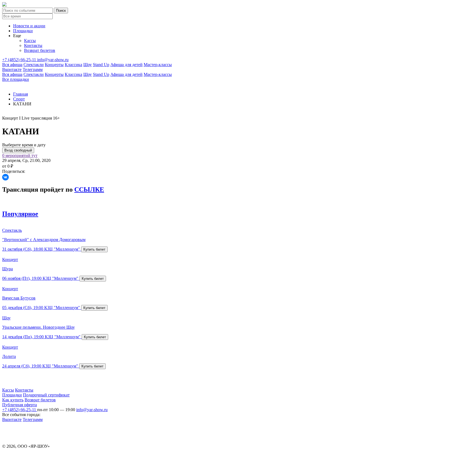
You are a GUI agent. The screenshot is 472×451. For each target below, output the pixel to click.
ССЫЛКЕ (89, 189)
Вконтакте (12, 69)
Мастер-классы (158, 64)
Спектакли (33, 64)
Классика (73, 64)
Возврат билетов (39, 50)
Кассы (30, 40)
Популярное (20, 213)
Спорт (19, 99)
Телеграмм (33, 69)
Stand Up (101, 64)
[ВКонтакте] (5, 177)
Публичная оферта (19, 404)
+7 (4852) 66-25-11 (19, 59)
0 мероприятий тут (19, 155)
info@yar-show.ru (53, 59)
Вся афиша (12, 64)
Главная (20, 94)
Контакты (33, 45)
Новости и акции (29, 25)
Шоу (87, 64)
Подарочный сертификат (46, 395)
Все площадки (15, 79)
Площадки (23, 30)
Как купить (12, 399)
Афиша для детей (126, 64)
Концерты (54, 64)
